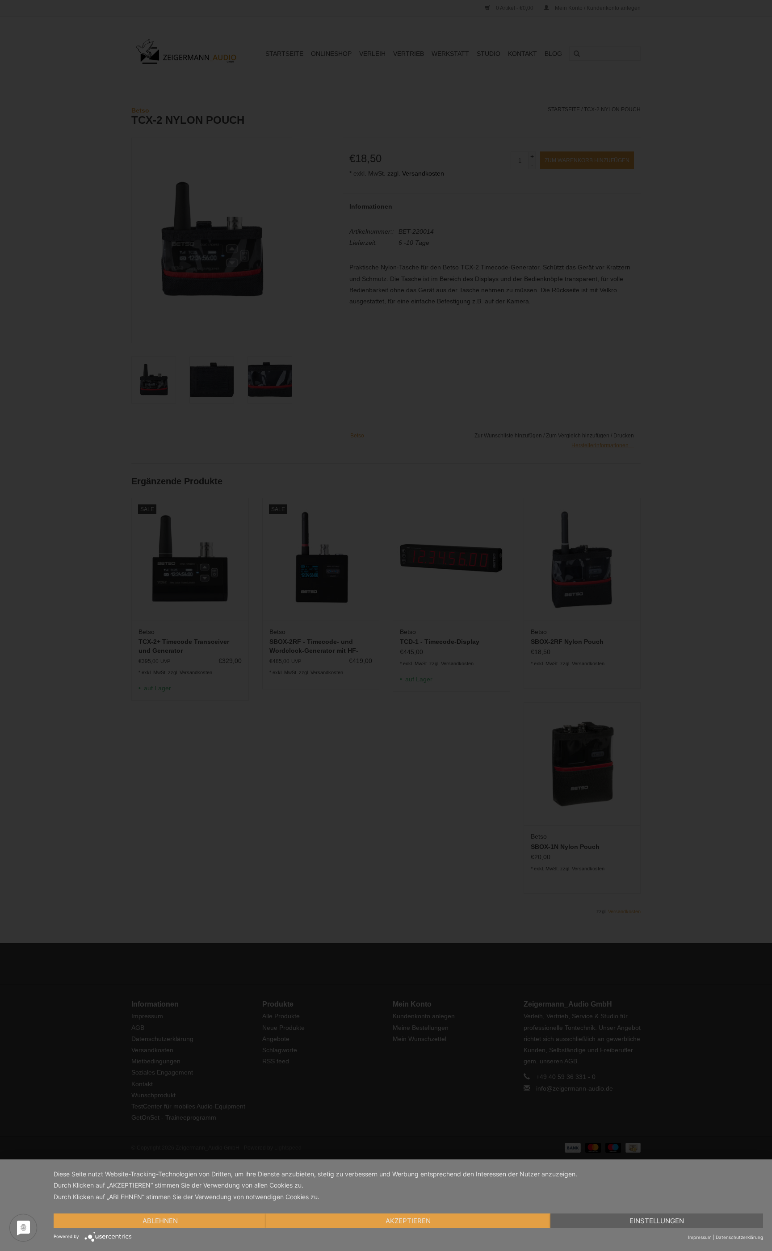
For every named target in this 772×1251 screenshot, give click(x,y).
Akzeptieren (408, 1221)
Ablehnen (160, 1221)
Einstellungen (656, 1221)
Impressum (700, 1237)
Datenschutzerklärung (739, 1237)
